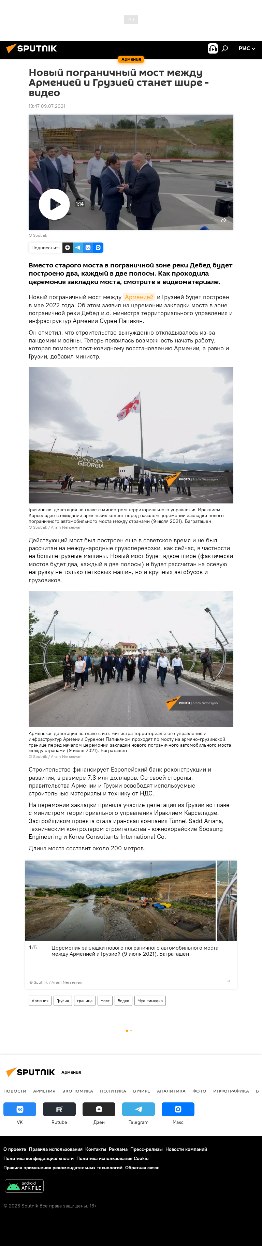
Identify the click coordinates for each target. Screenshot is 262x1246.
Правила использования (56, 1149)
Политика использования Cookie (112, 1158)
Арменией (139, 297)
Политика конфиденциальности (38, 1158)
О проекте (14, 1149)
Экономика (77, 1091)
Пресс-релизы (146, 1149)
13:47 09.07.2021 (47, 106)
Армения (40, 1000)
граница (84, 1000)
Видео (123, 1000)
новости (14, 1091)
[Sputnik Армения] (33, 54)
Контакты (95, 1149)
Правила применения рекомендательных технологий (62, 1167)
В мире (141, 1091)
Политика (113, 1091)
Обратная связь (142, 1167)
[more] (228, 981)
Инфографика (231, 1091)
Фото (199, 1091)
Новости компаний (186, 1149)
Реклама (118, 1149)
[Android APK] (24, 1186)
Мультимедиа (150, 1000)
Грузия (63, 1000)
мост (105, 1000)
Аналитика (171, 1091)
